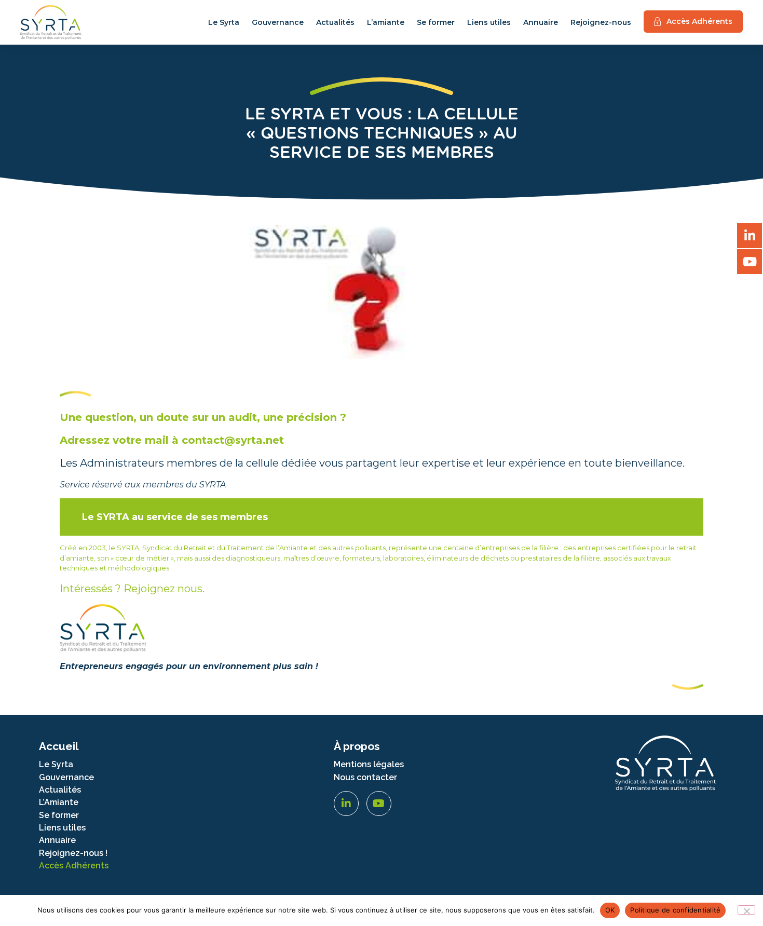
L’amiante (385, 22)
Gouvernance (278, 22)
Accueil (58, 746)
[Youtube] (378, 803)
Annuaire (540, 22)
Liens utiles (489, 22)
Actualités (335, 22)
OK (610, 910)
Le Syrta (223, 22)
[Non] (746, 910)
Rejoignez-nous (600, 22)
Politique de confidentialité (675, 910)
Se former (436, 22)
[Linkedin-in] (346, 803)
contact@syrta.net (233, 440)
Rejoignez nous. (164, 588)
